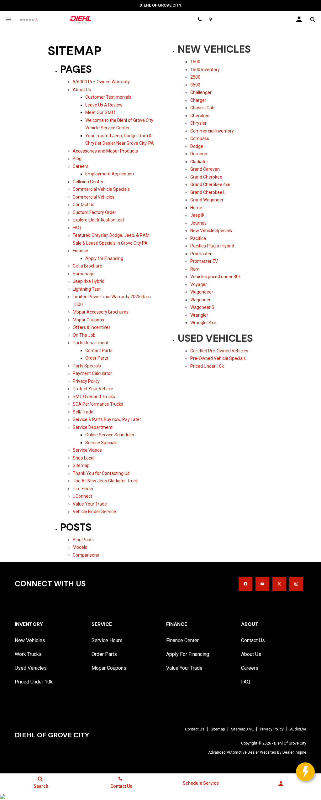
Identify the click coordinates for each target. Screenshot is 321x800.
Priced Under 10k (207, 366)
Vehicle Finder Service (94, 511)
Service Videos (87, 450)
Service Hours (107, 640)
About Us (82, 89)
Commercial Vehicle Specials (101, 189)
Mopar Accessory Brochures (101, 311)
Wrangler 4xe (203, 322)
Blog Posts (83, 539)
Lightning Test (87, 289)
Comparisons (86, 555)
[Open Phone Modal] (199, 19)
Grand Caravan (205, 169)
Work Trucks (28, 654)
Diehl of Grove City (290, 743)
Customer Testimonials (108, 97)
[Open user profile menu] (299, 19)
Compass (199, 138)
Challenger (201, 92)
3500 (195, 84)
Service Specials (101, 442)
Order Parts (96, 358)
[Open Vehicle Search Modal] (312, 19)
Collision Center (88, 181)
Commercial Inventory (212, 130)
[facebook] (245, 584)
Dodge (196, 146)
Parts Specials (87, 365)
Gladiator (199, 161)
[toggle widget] (305, 771)
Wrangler (199, 315)
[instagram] (296, 584)
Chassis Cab (202, 107)
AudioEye (298, 729)
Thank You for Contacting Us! (101, 473)
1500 (195, 61)
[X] (279, 584)
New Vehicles (214, 49)
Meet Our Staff (100, 112)
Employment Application (109, 173)
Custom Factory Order (94, 212)
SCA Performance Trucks (98, 404)
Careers (80, 166)
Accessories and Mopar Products (105, 150)
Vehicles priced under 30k (215, 276)
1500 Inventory (205, 69)
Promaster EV (204, 261)
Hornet (197, 207)
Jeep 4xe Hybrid (88, 281)
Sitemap (81, 465)
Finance (80, 250)
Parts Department (90, 342)
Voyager (198, 284)
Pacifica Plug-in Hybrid (212, 245)
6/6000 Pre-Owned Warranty (101, 81)
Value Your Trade (90, 503)
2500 (195, 77)
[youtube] (262, 584)
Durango (198, 153)
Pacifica (198, 238)
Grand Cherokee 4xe (210, 184)
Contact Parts (99, 350)
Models (80, 547)
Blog (77, 158)
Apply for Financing (104, 258)
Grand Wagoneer (207, 199)
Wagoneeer (201, 291)
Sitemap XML (242, 729)
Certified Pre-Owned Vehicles (219, 350)
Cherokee (199, 115)
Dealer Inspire (294, 752)
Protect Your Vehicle (93, 388)
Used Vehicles (215, 338)
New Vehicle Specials (211, 230)
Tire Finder (83, 488)
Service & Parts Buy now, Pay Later (107, 419)
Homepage (84, 273)
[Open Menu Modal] (8, 19)
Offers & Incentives (92, 327)
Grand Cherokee (206, 176)
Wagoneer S (202, 307)
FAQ (77, 227)
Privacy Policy (86, 381)
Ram (195, 269)
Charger (198, 100)
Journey (198, 223)
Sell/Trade (83, 411)
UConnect (82, 496)
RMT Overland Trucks (94, 396)
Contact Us (83, 204)
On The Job (84, 335)
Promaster (201, 253)
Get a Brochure (87, 265)
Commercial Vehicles (93, 197)
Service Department (93, 427)
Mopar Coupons (88, 319)
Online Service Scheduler (109, 434)
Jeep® (197, 215)
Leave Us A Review (104, 104)
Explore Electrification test (98, 219)
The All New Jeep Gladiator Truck (105, 480)
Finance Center (182, 640)
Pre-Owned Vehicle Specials (218, 358)
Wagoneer (200, 299)
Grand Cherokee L (207, 192)
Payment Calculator (92, 373)
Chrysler (198, 123)
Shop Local (83, 457)
